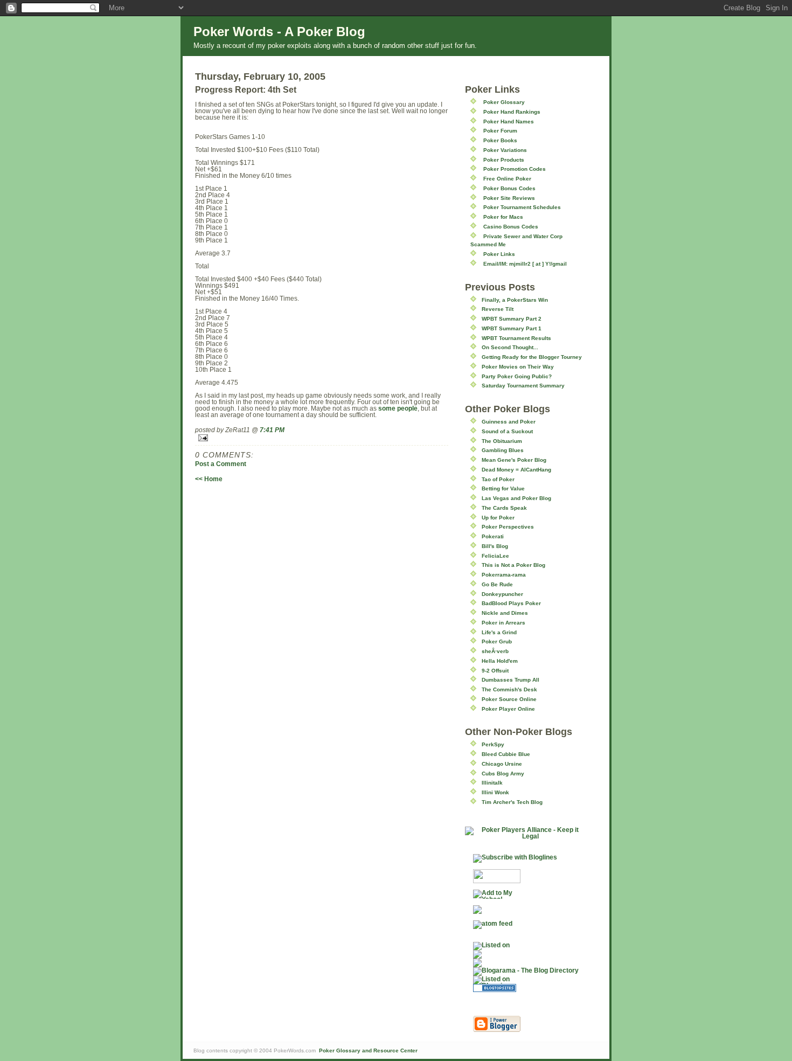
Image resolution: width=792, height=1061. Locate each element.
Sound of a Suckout (507, 431)
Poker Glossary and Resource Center (368, 1050)
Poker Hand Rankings (511, 112)
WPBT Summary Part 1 (511, 328)
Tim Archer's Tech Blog (512, 802)
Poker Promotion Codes (514, 169)
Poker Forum (500, 131)
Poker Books (500, 140)
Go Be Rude (497, 584)
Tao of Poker (498, 479)
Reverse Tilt (497, 309)
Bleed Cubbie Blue (506, 754)
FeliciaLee (495, 556)
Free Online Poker (507, 179)
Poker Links (499, 254)
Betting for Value (503, 488)
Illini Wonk (495, 792)
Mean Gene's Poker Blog (514, 460)
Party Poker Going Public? (517, 376)
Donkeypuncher (502, 594)
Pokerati (493, 536)
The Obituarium (502, 441)
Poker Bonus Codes (509, 188)
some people (398, 408)
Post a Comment (220, 464)
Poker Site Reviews (509, 198)
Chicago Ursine (502, 764)
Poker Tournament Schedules (522, 207)
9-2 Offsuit (495, 671)
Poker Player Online (508, 709)
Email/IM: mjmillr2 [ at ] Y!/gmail (525, 264)
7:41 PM (272, 430)
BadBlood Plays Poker (511, 603)
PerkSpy (493, 744)
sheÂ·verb (495, 651)
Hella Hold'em (500, 661)
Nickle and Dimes (505, 613)
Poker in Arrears (503, 623)
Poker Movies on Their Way (518, 367)
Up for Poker (498, 518)
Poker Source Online (509, 699)
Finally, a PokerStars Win (515, 300)
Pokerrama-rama (504, 575)
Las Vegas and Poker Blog (516, 498)
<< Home (209, 479)
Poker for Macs (503, 217)
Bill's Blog (495, 546)
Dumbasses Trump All (510, 680)
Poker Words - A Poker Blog (279, 31)
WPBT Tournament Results (516, 338)
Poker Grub (497, 641)
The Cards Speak (504, 508)
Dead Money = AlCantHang (516, 470)
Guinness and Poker (509, 422)
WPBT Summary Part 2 (511, 319)
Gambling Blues (503, 450)
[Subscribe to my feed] (526, 954)
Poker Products (503, 160)
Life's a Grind (499, 632)
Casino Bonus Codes (510, 227)
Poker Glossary (504, 102)
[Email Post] (321, 437)
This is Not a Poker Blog (513, 565)
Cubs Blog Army (503, 773)
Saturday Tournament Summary (523, 386)
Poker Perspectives (508, 527)
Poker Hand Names (508, 121)
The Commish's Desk (509, 689)
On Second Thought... (510, 347)
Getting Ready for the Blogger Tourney (532, 357)
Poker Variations (505, 150)
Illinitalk (492, 783)
